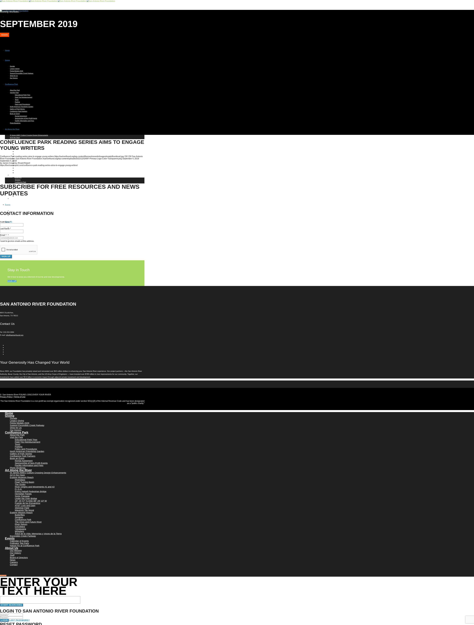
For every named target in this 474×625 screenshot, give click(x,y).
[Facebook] (5, 17)
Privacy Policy (6, 397)
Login (4, 620)
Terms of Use (19, 397)
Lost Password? (19, 620)
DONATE (4, 35)
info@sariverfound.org (14, 335)
